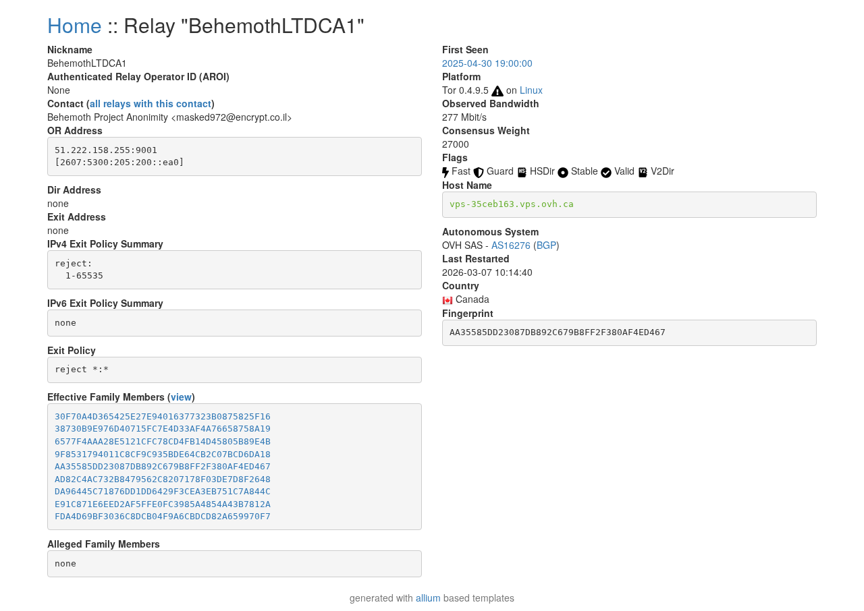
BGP (546, 245)
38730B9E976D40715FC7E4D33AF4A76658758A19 (163, 429)
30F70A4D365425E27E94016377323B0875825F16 (163, 416)
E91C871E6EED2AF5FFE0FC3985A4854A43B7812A (163, 504)
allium (428, 597)
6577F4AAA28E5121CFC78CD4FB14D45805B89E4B (163, 441)
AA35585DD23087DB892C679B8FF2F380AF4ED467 (163, 466)
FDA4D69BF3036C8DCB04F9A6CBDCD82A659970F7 (163, 516)
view (181, 396)
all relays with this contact (150, 103)
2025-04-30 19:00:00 (487, 62)
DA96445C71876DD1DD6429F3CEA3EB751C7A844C (163, 491)
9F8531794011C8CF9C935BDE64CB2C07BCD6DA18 (163, 454)
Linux (531, 89)
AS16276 (511, 245)
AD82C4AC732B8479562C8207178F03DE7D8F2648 (163, 479)
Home (74, 24)
